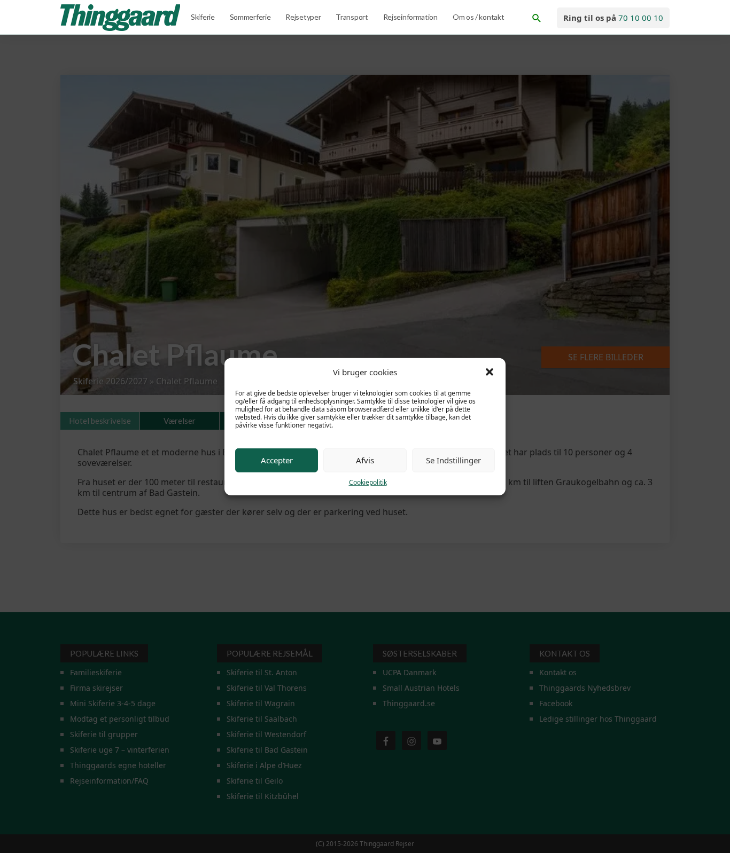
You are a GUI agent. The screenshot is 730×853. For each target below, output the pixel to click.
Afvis (365, 460)
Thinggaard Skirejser (121, 17)
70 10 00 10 (640, 17)
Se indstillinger (453, 460)
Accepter (277, 460)
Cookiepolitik (368, 481)
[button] (489, 372)
